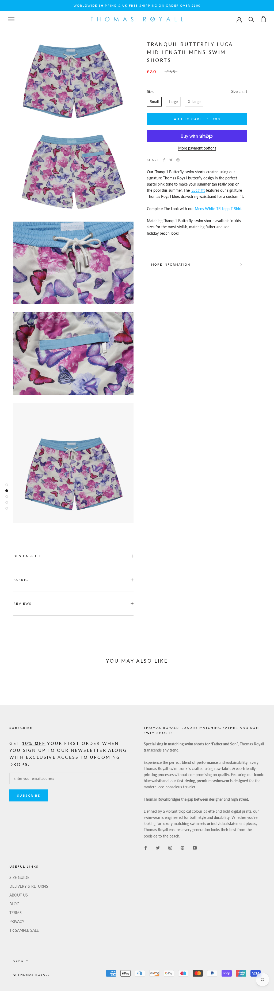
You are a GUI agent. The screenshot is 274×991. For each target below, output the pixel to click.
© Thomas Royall (31, 974)
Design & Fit (28, 556)
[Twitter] (171, 160)
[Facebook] (164, 160)
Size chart (239, 91)
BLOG (14, 904)
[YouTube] (195, 847)
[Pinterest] (178, 160)
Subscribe (28, 795)
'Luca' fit (198, 190)
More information (170, 264)
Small (154, 101)
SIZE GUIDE (19, 877)
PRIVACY (16, 921)
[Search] (251, 19)
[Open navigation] (11, 19)
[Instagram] (170, 847)
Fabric (20, 580)
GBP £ (18, 960)
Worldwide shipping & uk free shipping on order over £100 (137, 5)
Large (173, 101)
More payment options (197, 148)
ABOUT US (18, 895)
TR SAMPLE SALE (24, 930)
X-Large (194, 101)
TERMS (15, 912)
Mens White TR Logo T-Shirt (218, 208)
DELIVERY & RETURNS (28, 886)
